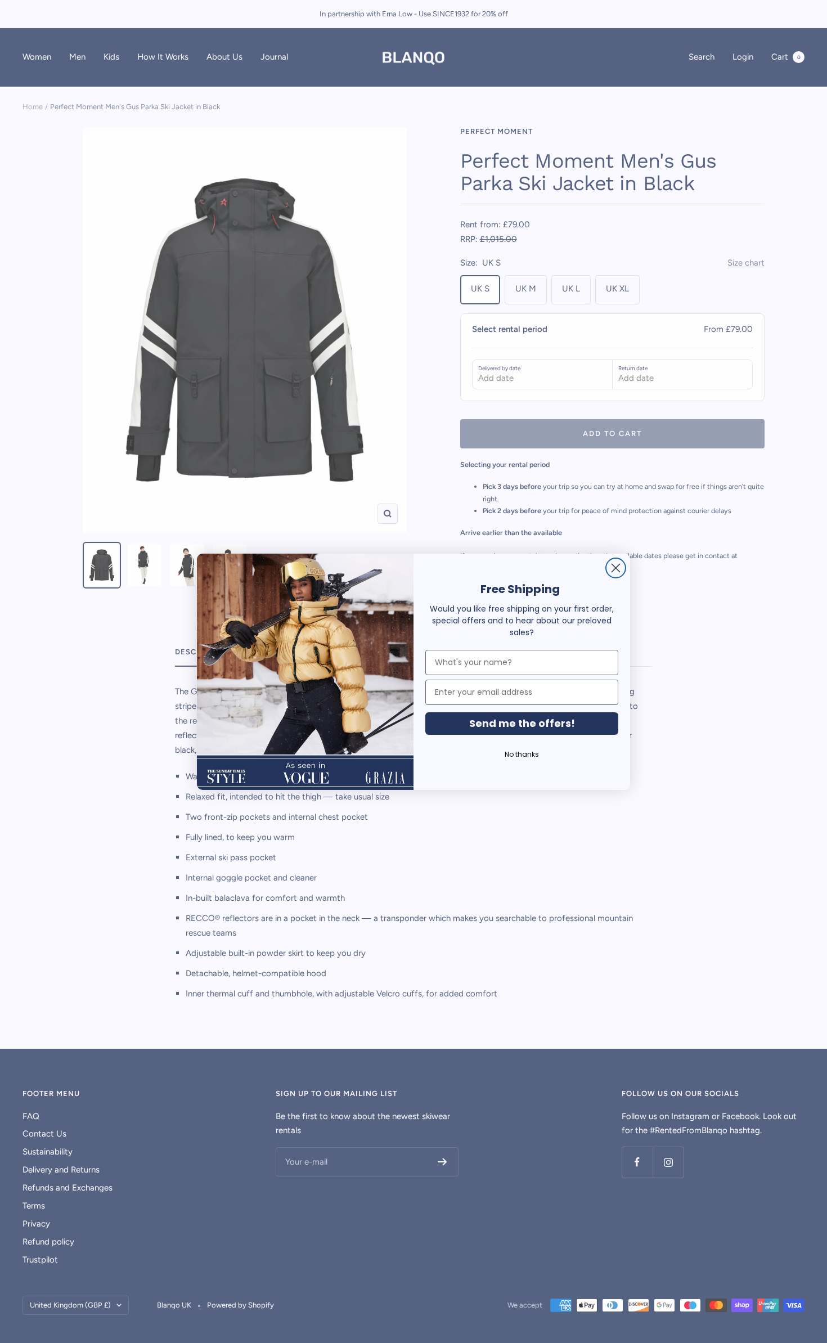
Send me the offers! (522, 723)
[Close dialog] (616, 568)
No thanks (522, 754)
